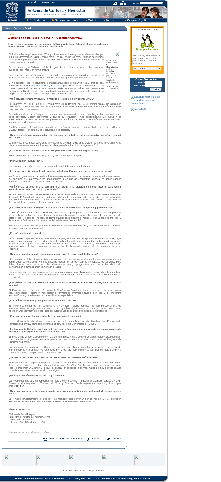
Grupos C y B (136, 20)
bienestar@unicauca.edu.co (136, 478)
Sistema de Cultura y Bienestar (57, 10)
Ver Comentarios (74, 438)
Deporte (111, 20)
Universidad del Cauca (75, 470)
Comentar (53, 438)
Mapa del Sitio (96, 470)
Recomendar (98, 438)
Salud (91, 20)
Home (8, 28)
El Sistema (37, 20)
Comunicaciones (66, 20)
